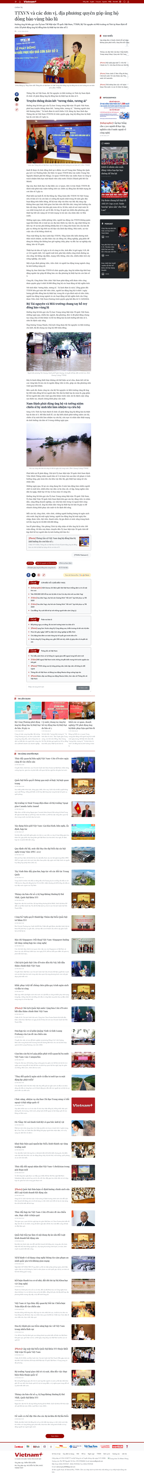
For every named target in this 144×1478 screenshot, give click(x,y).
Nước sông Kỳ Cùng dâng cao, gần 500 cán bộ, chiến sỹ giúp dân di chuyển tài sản (59, 640)
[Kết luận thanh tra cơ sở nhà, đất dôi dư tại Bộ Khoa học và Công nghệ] (83, 1286)
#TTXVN (30, 563)
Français (98, 2)
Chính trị (19, 7)
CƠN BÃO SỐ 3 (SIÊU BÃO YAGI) (53, 583)
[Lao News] (45, 1447)
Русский (115, 1)
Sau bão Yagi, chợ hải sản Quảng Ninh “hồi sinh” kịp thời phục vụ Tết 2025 (59, 599)
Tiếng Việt (86, 2)
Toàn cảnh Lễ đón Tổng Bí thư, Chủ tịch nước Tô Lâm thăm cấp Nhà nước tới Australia (114, 75)
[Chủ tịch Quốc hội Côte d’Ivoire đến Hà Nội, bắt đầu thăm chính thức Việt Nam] (83, 969)
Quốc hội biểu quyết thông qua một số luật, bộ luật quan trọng (42, 782)
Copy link (17, 110)
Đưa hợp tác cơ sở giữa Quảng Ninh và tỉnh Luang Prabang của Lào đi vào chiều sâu (38, 1032)
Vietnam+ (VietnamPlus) (30, 1)
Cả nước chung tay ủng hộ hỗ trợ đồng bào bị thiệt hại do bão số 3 (54, 724)
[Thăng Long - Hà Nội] (120, 2)
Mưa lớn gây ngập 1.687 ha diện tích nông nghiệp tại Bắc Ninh (53, 632)
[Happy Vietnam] (61, 1447)
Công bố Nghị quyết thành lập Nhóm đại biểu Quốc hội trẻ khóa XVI (41, 918)
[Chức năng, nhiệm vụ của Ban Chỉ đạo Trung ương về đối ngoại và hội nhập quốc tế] (83, 1105)
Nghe (107, 237)
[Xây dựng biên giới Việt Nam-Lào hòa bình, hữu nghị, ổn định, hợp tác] (83, 832)
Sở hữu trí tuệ (56, 1454)
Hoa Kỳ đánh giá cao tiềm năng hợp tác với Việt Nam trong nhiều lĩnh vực (40, 1327)
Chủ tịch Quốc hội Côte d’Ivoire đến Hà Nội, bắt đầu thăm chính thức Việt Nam (40, 964)
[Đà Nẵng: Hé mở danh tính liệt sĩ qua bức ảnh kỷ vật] (83, 1128)
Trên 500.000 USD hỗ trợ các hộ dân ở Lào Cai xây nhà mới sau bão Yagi (57, 594)
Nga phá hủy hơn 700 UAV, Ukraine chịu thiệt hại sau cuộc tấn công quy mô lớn (108, 248)
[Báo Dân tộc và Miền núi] (17, 1447)
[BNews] (28, 1447)
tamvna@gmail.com (96, 1461)
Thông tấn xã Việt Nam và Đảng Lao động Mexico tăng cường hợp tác (56, 672)
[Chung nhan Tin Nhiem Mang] (118, 1458)
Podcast (109, 224)
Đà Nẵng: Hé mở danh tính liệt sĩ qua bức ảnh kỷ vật (39, 1121)
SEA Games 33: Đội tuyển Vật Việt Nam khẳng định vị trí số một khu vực (59, 589)
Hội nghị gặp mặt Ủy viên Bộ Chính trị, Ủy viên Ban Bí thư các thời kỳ (114, 64)
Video (107, 143)
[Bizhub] (36, 1447)
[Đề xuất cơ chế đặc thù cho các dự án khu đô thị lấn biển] (83, 1422)
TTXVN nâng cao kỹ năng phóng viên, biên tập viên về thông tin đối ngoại (58, 667)
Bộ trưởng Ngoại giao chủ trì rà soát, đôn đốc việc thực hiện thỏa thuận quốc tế (41, 1373)
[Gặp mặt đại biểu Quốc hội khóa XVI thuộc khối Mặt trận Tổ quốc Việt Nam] (83, 1355)
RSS (78, 1454)
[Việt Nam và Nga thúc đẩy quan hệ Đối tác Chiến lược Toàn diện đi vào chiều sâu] (83, 1309)
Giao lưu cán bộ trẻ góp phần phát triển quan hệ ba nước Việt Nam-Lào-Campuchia (42, 1055)
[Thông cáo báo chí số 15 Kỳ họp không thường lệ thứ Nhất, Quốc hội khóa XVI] (83, 900)
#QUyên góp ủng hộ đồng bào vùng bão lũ (41, 567)
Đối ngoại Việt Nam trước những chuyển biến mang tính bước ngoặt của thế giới (60, 661)
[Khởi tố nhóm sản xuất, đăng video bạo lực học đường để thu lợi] (114, 156)
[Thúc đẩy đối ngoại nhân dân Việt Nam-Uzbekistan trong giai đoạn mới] (83, 1173)
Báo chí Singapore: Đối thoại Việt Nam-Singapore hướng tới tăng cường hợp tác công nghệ (42, 941)
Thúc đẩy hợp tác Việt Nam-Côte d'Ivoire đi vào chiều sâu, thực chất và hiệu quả (40, 1213)
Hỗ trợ (83, 1454)
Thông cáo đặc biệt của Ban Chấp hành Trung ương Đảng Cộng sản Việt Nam (114, 53)
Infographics (109, 97)
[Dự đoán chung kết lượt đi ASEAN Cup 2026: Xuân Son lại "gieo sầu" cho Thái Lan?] (114, 189)
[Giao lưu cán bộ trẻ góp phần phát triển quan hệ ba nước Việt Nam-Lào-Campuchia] (83, 1060)
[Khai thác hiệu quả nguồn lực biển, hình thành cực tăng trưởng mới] (83, 1150)
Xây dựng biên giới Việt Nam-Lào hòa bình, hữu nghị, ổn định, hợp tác (42, 827)
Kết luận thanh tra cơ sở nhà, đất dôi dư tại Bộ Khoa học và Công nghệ (41, 1282)
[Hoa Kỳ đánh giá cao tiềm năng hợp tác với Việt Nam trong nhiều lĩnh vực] (83, 1332)
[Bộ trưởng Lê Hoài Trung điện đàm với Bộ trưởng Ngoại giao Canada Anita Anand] (83, 809)
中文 (109, 2)
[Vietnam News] (91, 1447)
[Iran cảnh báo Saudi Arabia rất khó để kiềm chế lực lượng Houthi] (123, 267)
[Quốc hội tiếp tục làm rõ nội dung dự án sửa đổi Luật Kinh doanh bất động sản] (83, 1241)
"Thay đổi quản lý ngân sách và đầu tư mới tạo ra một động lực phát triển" (40, 1078)
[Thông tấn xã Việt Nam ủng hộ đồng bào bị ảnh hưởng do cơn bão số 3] (84, 541)
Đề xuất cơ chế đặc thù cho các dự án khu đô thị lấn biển (41, 1415)
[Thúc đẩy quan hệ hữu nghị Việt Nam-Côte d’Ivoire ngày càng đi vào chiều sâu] (83, 765)
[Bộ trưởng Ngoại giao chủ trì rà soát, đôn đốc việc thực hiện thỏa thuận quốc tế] (83, 1378)
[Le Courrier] (105, 1447)
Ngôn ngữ (91, 1454)
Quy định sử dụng (68, 1454)
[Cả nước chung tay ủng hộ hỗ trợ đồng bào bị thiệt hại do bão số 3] (55, 710)
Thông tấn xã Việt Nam (49, 651)
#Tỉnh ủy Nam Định (65, 563)
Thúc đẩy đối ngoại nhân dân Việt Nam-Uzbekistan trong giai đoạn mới (42, 1168)
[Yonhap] (75, 1447)
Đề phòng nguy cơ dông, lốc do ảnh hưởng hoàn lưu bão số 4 (53, 624)
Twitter (17, 99)
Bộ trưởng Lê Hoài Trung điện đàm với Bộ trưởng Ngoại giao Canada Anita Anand (41, 804)
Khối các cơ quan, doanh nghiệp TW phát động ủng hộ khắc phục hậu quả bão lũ (82, 724)
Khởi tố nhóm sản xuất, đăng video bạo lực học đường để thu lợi (112, 170)
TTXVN (99, 1454)
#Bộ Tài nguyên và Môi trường (46, 563)
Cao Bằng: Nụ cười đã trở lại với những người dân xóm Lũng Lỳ (53, 610)
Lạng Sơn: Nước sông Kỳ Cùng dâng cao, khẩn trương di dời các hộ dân (63, 628)
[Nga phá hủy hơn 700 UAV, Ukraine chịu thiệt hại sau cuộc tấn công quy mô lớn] (123, 248)
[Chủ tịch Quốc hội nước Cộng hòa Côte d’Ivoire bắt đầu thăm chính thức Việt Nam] (83, 1014)
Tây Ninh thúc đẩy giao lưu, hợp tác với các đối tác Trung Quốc (42, 873)
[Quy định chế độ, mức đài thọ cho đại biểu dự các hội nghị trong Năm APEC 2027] (83, 855)
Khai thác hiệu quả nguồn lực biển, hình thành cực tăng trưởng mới (41, 1145)
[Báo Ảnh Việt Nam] (117, 1447)
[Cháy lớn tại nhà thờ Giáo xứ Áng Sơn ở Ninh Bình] (123, 232)
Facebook (17, 94)
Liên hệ (124, 1454)
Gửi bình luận (83, 688)
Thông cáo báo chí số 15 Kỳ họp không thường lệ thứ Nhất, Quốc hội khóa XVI (39, 896)
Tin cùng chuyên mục (28, 754)
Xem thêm (54, 1436)
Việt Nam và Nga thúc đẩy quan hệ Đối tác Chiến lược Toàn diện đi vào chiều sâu (40, 1305)
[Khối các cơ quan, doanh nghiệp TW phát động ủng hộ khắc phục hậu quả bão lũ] (82, 710)
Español (104, 2)
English (92, 2)
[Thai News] (51, 1447)
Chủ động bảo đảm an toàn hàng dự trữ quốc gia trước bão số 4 (54, 635)
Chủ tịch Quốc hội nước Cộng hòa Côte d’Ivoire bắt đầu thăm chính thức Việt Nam (41, 1009)
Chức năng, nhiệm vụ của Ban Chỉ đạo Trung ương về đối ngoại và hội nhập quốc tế (42, 1101)
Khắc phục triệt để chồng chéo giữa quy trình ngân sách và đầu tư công (42, 987)
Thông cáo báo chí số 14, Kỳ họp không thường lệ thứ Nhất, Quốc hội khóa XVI (40, 1396)
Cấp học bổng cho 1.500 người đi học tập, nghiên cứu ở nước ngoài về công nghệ (113, 127)
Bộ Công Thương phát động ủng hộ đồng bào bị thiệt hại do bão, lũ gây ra (28, 724)
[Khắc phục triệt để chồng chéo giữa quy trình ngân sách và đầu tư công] (83, 991)
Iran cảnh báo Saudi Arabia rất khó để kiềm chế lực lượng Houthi (108, 266)
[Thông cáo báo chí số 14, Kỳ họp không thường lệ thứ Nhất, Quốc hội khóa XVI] (83, 1400)
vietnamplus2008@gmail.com (65, 1467)
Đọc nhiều (108, 36)
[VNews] (127, 1447)
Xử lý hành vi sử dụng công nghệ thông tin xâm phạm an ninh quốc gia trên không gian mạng (41, 1259)
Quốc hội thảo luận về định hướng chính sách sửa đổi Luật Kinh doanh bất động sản (42, 1191)
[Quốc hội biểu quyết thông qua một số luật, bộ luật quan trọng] (83, 786)
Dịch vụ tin (106, 1454)
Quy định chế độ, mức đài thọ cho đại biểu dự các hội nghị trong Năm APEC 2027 (40, 850)
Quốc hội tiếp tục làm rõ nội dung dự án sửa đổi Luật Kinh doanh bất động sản (40, 1236)
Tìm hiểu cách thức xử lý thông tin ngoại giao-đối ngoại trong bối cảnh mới (57, 656)
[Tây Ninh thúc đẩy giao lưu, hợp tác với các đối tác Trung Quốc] (83, 877)
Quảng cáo (116, 1454)
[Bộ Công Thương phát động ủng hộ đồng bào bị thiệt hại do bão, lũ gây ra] (28, 710)
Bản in (17, 104)
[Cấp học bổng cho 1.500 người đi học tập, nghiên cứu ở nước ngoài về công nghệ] (114, 110)
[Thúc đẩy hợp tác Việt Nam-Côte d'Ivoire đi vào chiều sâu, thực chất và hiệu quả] (83, 1218)
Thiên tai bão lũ (46, 619)
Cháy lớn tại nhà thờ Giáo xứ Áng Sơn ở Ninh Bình (108, 230)
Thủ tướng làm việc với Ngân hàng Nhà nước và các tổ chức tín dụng (114, 85)
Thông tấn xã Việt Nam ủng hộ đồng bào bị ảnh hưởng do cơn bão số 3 (52, 540)
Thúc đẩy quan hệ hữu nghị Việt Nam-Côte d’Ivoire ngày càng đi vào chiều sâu (42, 760)
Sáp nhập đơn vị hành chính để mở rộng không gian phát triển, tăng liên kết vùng (114, 41)
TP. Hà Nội (64, 567)
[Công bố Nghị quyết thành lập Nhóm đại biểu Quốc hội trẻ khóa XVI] (83, 923)
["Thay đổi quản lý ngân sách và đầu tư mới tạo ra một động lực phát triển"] (83, 1082)
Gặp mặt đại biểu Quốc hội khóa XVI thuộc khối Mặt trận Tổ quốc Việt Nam (41, 1350)
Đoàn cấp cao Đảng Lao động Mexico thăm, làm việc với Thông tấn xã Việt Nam (59, 677)
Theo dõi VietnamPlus (71, 575)
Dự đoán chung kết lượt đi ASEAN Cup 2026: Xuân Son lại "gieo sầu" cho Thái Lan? (113, 205)
